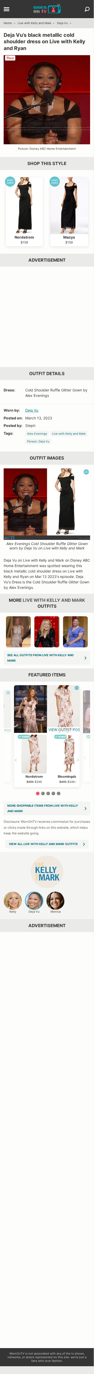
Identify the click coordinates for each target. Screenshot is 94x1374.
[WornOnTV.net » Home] (47, 9)
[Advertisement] (47, 316)
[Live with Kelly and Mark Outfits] (47, 872)
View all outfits (43, 844)
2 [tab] (43, 793)
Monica (56, 911)
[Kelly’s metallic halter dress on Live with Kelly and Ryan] (18, 631)
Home (8, 23)
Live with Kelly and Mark (34, 23)
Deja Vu (62, 23)
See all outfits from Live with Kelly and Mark (40, 657)
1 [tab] (38, 793)
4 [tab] (53, 793)
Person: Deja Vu (38, 441)
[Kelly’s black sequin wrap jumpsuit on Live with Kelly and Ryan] (46, 631)
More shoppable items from (42, 808)
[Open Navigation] (6, 10)
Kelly (12, 911)
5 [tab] (58, 793)
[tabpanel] (47, 736)
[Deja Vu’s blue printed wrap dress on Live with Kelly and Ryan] (75, 631)
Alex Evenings (37, 433)
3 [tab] (48, 793)
